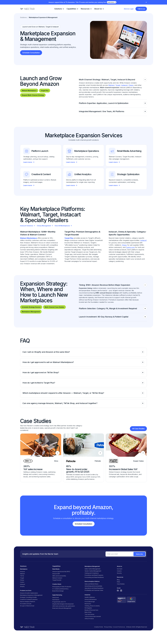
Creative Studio (56, 584)
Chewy (131, 85)
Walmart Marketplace (29, 90)
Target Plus (45, 90)
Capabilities (56, 566)
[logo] (27, 627)
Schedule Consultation (31, 53)
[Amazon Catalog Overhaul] (40, 458)
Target (117, 85)
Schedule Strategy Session (31, 307)
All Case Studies (138, 429)
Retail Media (55, 569)
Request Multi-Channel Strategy (33, 95)
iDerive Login (129, 9)
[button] (59, 8)
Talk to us (141, 9)
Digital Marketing (57, 595)
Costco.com (130, 247)
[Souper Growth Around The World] (126, 458)
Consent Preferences (119, 627)
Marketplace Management (31, 311)
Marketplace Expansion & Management (43, 17)
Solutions (23, 17)
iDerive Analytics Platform (92, 581)
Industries (87, 595)
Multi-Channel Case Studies (54, 307)
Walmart (111, 85)
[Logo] (27, 9)
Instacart (124, 85)
